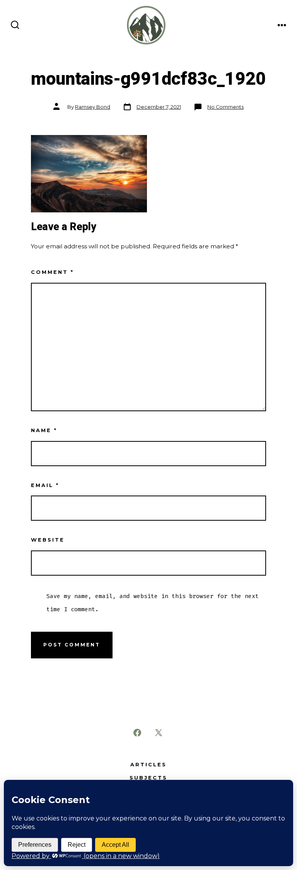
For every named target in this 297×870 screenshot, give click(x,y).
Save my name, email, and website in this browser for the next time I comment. (152, 602)
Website (48, 540)
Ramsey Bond (92, 107)
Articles (148, 764)
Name (44, 430)
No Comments (225, 107)
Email (45, 485)
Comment (52, 272)
